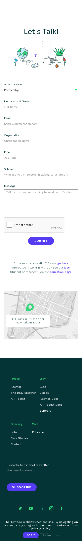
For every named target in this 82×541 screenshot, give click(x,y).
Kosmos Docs (49, 398)
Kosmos (16, 386)
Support (45, 410)
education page (60, 271)
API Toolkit (18, 398)
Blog (43, 386)
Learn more (51, 535)
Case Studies (19, 438)
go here (62, 263)
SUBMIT (41, 241)
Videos (44, 392)
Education (39, 432)
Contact (16, 444)
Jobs (14, 432)
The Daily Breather (23, 392)
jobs (67, 267)
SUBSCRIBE (21, 487)
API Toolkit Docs (51, 404)
